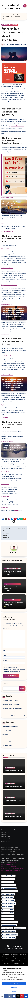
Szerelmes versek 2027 (7, 915)
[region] (14, 980)
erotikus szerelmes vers (8, 878)
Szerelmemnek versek (7, 897)
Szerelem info (14, 5)
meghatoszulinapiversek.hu (8, 866)
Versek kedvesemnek (7, 928)
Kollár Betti (4, 223)
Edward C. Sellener (6, 304)
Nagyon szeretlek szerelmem (9, 24)
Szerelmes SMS (7, 742)
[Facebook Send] (14, 996)
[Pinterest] (22, 996)
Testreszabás (14, 987)
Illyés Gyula (4, 405)
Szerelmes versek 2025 (7, 909)
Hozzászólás (6, 628)
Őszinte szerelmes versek (8, 937)
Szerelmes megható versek (8, 903)
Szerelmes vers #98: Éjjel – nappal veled (14, 715)
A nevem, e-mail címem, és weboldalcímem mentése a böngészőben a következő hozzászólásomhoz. (14, 669)
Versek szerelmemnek (20, 928)
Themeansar (22, 961)
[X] (18, 996)
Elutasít (14, 991)
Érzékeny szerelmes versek (8, 931)
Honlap (5, 660)
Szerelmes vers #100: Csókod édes (12, 708)
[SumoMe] (26, 996)
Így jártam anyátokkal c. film (9, 285)
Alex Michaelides (6, 355)
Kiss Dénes (4, 507)
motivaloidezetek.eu (6, 870)
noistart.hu (13, 862)
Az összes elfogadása (14, 983)
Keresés (5, 683)
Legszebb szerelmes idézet (9, 888)
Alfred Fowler (5, 471)
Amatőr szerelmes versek (8, 875)
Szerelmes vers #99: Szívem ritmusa (13, 712)
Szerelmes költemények (8, 900)
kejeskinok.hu (16, 870)
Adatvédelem (7, 963)
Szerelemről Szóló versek (8, 894)
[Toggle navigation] (2, 6)
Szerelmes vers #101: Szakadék (11, 704)
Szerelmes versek (7, 745)
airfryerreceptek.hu (18, 868)
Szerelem (5, 734)
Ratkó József (5, 484)
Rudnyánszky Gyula (7, 441)
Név (4, 650)
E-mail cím (6, 655)
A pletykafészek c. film (7, 231)
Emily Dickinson (5, 248)
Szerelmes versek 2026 (7, 912)
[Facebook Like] (10, 996)
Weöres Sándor (5, 496)
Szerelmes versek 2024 (7, 906)
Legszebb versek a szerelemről (9, 891)
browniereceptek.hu (6, 868)
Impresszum (16, 963)
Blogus (15, 961)
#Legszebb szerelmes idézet (18, 44)
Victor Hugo (4, 417)
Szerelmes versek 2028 (7, 918)
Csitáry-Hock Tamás (7, 197)
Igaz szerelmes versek (7, 881)
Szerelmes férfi (7, 738)
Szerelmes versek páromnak (9, 925)
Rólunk (22, 963)
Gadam (7, 44)
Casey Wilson (5, 334)
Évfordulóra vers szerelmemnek (10, 934)
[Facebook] (6, 996)
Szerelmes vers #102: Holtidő (11, 700)
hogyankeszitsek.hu (6, 864)
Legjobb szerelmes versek (8, 885)
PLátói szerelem (7, 730)
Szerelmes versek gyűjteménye (9, 922)
